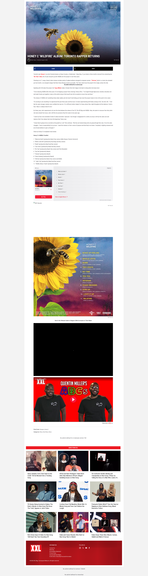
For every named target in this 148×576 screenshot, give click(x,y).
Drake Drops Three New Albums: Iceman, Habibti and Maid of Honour (104, 536)
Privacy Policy (52, 553)
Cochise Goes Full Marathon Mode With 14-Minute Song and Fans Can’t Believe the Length (73, 506)
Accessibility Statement (55, 551)
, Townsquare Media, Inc (44, 560)
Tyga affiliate (57, 88)
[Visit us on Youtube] (86, 548)
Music (41, 432)
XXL (110, 423)
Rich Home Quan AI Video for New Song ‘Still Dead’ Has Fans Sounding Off (40, 536)
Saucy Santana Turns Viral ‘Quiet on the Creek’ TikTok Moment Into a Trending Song (40, 476)
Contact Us (52, 548)
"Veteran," (94, 80)
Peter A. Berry (33, 60)
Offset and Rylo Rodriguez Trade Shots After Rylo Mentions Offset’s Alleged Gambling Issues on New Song (72, 476)
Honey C (43, 74)
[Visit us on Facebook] (89, 548)
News (50, 432)
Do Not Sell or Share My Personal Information (60, 556)
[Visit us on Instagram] (80, 548)
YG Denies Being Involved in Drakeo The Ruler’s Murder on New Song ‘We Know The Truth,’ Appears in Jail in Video (40, 506)
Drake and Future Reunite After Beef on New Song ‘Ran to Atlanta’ (72, 536)
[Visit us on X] (83, 548)
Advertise (51, 549)
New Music (45, 432)
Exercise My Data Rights (55, 554)
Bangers (42, 429)
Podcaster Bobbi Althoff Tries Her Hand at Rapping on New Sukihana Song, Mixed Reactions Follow (105, 506)
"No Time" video (38, 76)
